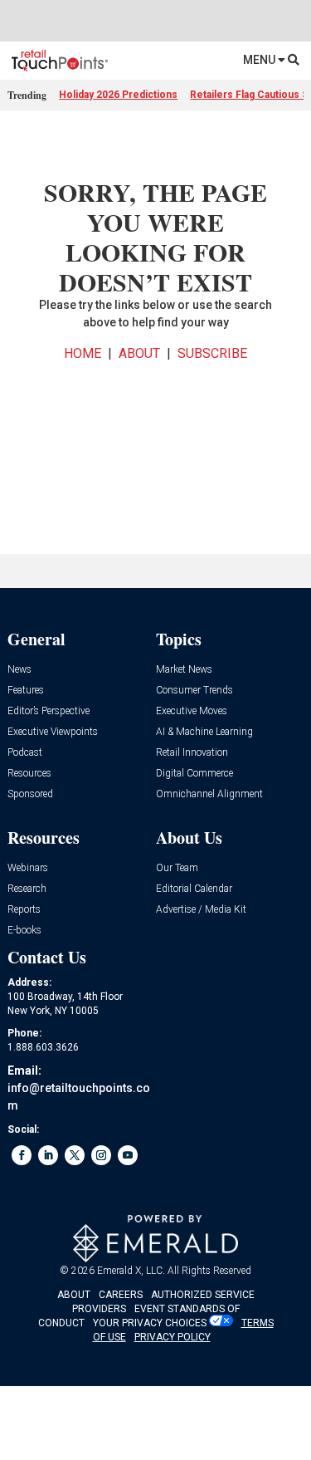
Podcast (24, 752)
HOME (82, 353)
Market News (184, 669)
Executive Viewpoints (52, 732)
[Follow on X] (75, 1155)
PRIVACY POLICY (172, 1337)
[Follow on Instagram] (101, 1155)
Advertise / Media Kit (201, 909)
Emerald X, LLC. (131, 1270)
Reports (24, 909)
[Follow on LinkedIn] (48, 1155)
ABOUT (139, 353)
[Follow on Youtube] (128, 1155)
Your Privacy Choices (150, 1323)
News (19, 669)
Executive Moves (191, 711)
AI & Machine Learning (204, 732)
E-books (24, 930)
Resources (29, 773)
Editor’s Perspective (48, 711)
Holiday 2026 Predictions (118, 94)
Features (25, 690)
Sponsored (30, 794)
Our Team (177, 868)
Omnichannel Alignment (209, 794)
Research (26, 889)
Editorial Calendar (194, 889)
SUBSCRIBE (212, 353)
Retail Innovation (192, 752)
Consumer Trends (194, 690)
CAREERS (121, 1295)
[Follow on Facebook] (22, 1155)
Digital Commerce (194, 773)
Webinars (27, 868)
